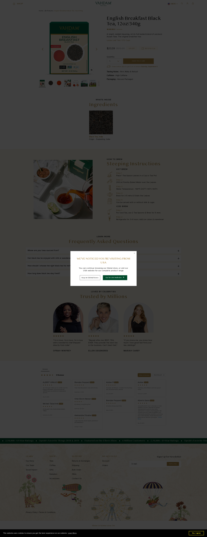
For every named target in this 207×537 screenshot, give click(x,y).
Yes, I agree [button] (196, 533)
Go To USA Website (114, 277)
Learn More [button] (72, 533)
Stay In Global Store (90, 278)
